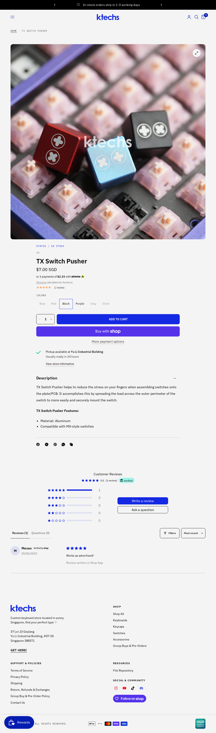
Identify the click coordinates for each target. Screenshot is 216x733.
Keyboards (120, 620)
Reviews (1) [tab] (20, 533)
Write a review (143, 501)
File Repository (123, 670)
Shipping (41, 282)
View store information (60, 364)
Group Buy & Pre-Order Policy (30, 696)
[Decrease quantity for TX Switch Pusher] (39, 319)
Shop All (118, 614)
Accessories (121, 639)
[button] (74, 490)
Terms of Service (22, 670)
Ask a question (143, 510)
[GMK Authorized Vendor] (200, 724)
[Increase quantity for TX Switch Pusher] (51, 319)
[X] (47, 444)
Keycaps (118, 626)
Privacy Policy (20, 677)
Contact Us (18, 702)
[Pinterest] (56, 444)
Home (14, 30)
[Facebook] (38, 444)
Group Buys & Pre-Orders (130, 646)
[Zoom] (197, 53)
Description (46, 378)
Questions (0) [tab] (40, 533)
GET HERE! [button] (19, 650)
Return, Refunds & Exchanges (30, 690)
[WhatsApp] (64, 444)
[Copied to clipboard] (72, 444)
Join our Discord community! (108, 5)
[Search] (196, 17)
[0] (202, 17)
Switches (119, 633)
